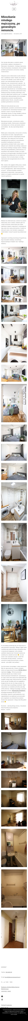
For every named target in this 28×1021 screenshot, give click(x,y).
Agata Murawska (8, 33)
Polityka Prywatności (6, 1005)
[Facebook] (2, 997)
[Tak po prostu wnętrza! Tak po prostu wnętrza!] (14, 3)
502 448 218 (9, 972)
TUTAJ (9, 672)
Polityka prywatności (17, 1017)
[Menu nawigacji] (14, 9)
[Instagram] (2, 1000)
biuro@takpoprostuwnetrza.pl (12, 977)
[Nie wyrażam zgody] (26, 1014)
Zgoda (7, 1017)
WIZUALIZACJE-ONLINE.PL (18, 690)
